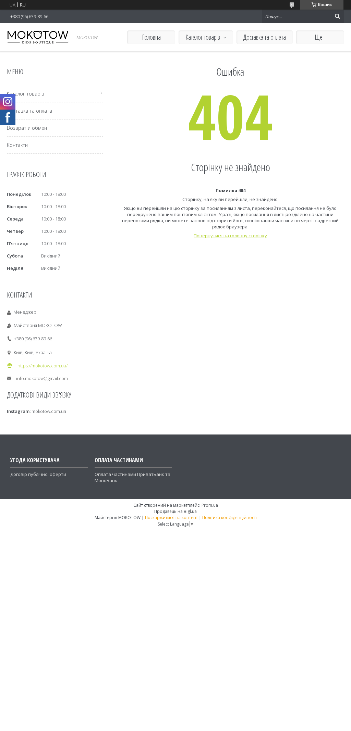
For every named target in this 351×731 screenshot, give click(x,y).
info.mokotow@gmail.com (42, 378)
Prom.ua (210, 505)
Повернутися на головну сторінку (230, 235)
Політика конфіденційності (229, 517)
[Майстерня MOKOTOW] (38, 37)
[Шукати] (337, 16)
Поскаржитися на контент (171, 517)
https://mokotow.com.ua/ (42, 365)
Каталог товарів (202, 37)
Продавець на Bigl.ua (175, 511)
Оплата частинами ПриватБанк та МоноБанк (132, 477)
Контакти (17, 145)
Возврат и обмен (27, 128)
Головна (151, 37)
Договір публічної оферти (38, 474)
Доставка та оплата (264, 37)
